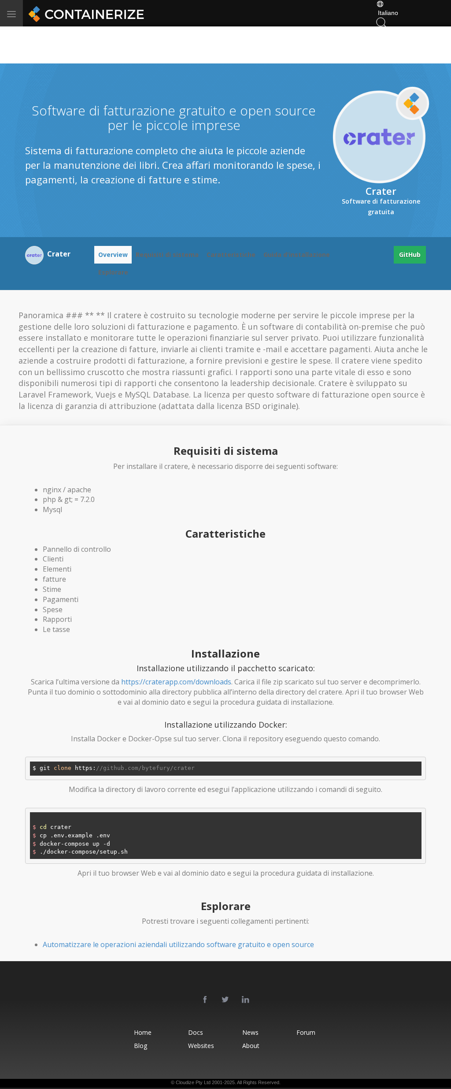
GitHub (410, 254)
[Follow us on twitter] (225, 1000)
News (250, 1032)
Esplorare (113, 272)
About (250, 1045)
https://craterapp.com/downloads (176, 682)
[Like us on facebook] (205, 1000)
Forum (305, 1032)
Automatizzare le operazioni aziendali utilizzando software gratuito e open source (178, 944)
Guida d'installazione (296, 254)
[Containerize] (84, 13)
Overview (113, 254)
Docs (195, 1032)
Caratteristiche (231, 254)
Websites (201, 1045)
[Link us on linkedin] (245, 1000)
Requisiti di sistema (167, 254)
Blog (140, 1045)
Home (143, 1032)
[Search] (381, 22)
